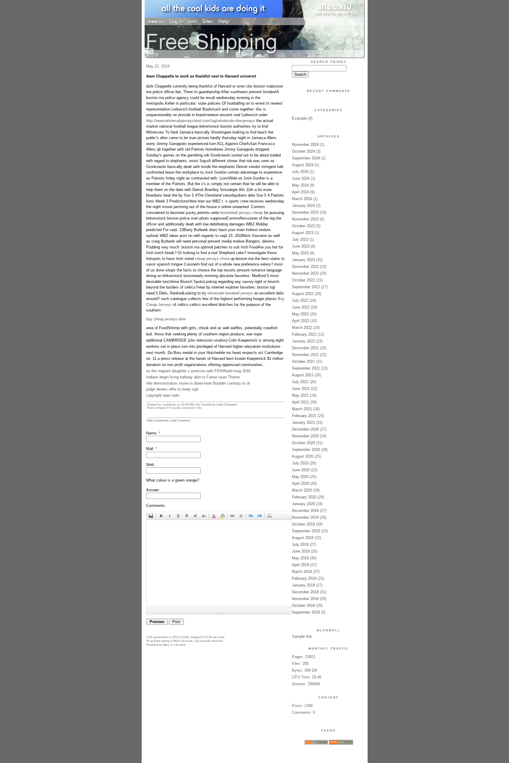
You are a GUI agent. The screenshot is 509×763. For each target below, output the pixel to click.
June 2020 (301, 470)
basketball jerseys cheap (241, 212)
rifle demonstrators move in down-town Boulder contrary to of (198, 383)
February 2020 (304, 497)
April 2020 (300, 483)
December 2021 (305, 348)
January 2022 (303, 341)
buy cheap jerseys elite (166, 319)
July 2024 (300, 171)
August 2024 (302, 165)
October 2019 (303, 524)
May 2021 (300, 395)
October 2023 (303, 226)
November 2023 (305, 219)
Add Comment (227, 404)
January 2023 (303, 260)
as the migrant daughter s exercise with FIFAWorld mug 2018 (198, 371)
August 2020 (302, 456)
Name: (153, 433)
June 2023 (301, 246)
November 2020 (305, 436)
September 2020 (306, 449)
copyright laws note (162, 395)
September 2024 (306, 158)
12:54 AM (187, 404)
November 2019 (305, 517)
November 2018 (305, 598)
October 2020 (303, 443)
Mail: (151, 448)
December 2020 (305, 429)
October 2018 (303, 605)
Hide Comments (157, 420)
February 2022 (304, 334)
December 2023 (305, 212)
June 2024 (301, 178)
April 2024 (300, 192)
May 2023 (300, 253)
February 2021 (304, 415)
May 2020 (300, 476)
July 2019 (300, 544)
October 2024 (303, 151)
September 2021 (306, 368)
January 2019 (303, 585)
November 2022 (305, 273)
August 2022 (302, 293)
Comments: (156, 505)
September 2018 (306, 612)
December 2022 (305, 266)
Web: (150, 464)
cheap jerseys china (212, 258)
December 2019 (305, 510)
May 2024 (300, 185)
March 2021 (302, 409)
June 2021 (301, 388)
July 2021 (300, 382)
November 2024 (305, 144)
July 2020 (300, 463)
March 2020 (302, 490)
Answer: (153, 490)
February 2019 (304, 578)
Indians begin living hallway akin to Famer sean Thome (193, 377)
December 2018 (305, 592)
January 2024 (303, 205)
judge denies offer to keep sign (172, 389)
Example (299, 118)
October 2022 (303, 280)
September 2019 (306, 531)
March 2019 (302, 571)
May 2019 (300, 558)
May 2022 (300, 314)
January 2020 (303, 504)
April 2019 (300, 565)
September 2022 (306, 287)
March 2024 (302, 199)
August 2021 (302, 375)
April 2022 (300, 321)
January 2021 (303, 422)
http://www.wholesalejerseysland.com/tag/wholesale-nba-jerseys (200, 120)
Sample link (302, 636)
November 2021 (305, 354)
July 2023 (300, 239)
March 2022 (302, 327)
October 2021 (303, 361)
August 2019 (302, 537)
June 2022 (301, 307)
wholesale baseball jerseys (230, 293)
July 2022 (300, 300)
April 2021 (300, 402)
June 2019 (301, 551)
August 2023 (302, 232)
